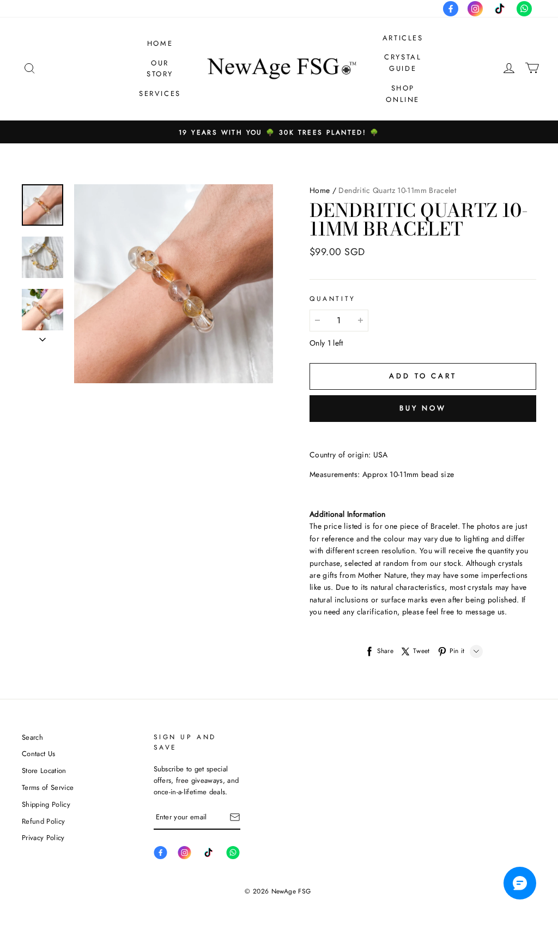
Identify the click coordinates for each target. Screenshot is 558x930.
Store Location (44, 770)
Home (160, 43)
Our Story (160, 69)
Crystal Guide (402, 63)
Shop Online (403, 94)
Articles (403, 38)
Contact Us (38, 753)
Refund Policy (43, 821)
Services (160, 93)
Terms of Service (48, 787)
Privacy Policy (43, 837)
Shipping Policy (46, 804)
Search (32, 737)
